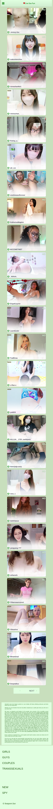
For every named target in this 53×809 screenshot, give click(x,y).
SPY (4, 792)
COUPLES (8, 763)
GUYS (6, 757)
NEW (5, 787)
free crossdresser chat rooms (31, 731)
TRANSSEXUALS (12, 768)
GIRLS (6, 751)
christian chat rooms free (20, 729)
